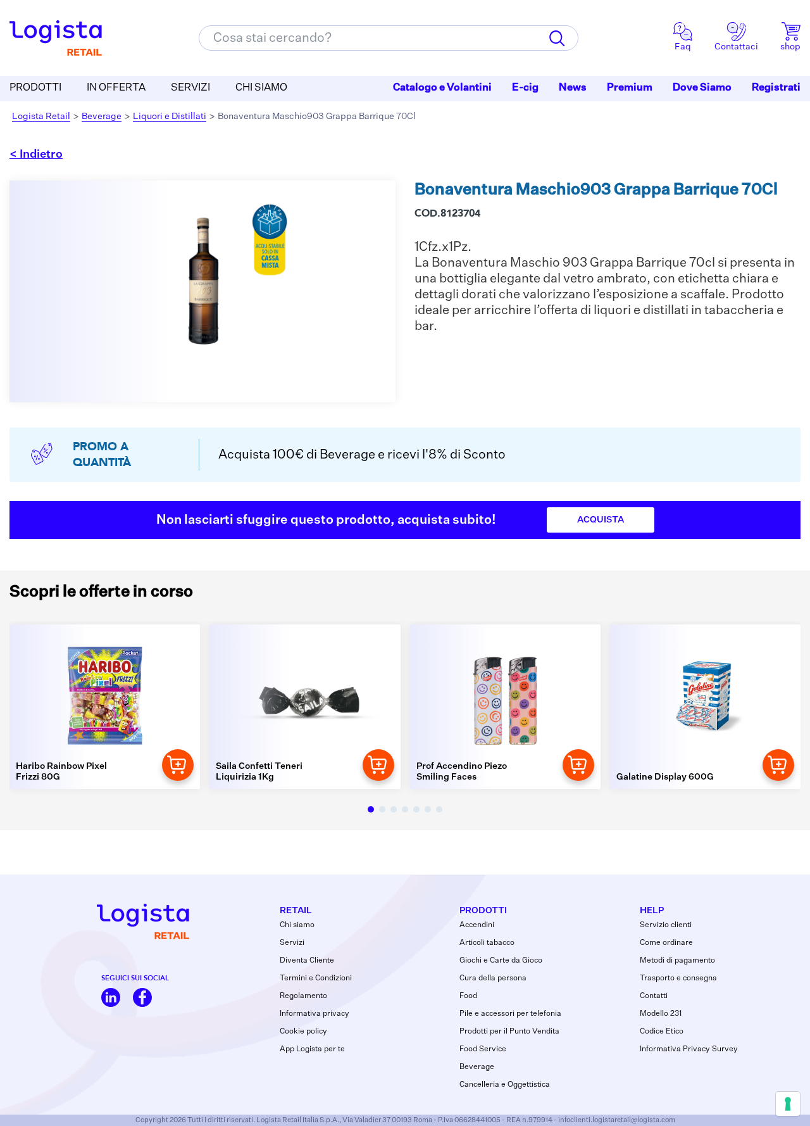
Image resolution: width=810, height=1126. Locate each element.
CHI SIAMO (261, 88)
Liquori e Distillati (169, 116)
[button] (371, 809)
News (573, 88)
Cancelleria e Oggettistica (504, 1085)
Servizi (292, 943)
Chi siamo (297, 925)
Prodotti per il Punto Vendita (509, 1031)
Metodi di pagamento (677, 961)
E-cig (525, 88)
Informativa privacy (314, 1014)
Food (468, 996)
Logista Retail (41, 116)
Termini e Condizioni (316, 978)
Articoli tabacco (486, 943)
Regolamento (303, 996)
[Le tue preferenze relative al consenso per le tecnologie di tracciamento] (788, 1104)
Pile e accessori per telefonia (510, 1014)
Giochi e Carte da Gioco (500, 961)
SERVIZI (190, 88)
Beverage (102, 116)
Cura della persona (492, 978)
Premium (629, 88)
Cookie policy (303, 1031)
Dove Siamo (702, 88)
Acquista (600, 520)
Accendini (476, 925)
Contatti (654, 996)
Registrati (776, 88)
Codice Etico (661, 1031)
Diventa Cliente (307, 961)
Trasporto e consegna (678, 978)
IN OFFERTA (116, 88)
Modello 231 (661, 1014)
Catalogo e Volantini (442, 88)
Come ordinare (666, 943)
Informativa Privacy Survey (689, 1049)
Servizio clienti (666, 925)
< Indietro (36, 154)
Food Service (482, 1049)
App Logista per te (312, 1049)
